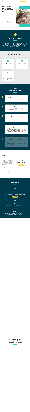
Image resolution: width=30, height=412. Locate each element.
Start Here (23, 1)
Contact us (15, 196)
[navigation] (3, 1)
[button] (27, 1)
